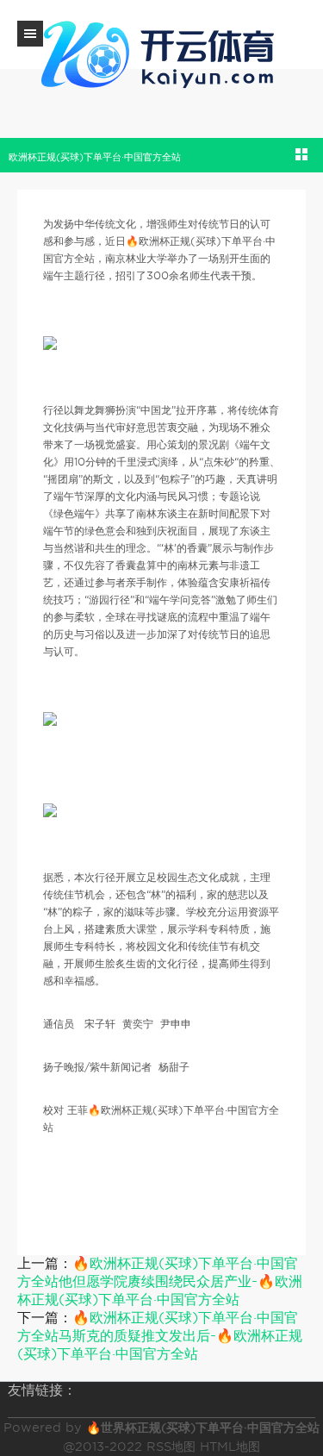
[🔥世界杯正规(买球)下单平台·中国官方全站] (162, 52)
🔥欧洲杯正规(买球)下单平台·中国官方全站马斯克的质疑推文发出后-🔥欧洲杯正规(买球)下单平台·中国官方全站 (159, 1335)
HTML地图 (230, 1446)
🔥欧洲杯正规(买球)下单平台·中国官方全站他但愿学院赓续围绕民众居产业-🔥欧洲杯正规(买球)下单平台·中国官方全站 (159, 1281)
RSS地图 (171, 1446)
